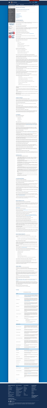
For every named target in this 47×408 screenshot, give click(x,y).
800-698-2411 (33, 393)
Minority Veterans (10, 389)
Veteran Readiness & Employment (11, 12)
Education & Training (11, 11)
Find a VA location (33, 397)
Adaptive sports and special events (11, 393)
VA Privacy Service (19, 403)
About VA (17, 4)
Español (9, 399)
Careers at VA (17, 393)
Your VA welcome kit (18, 395)
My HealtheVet (36, 4)
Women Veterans (10, 388)
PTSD (8, 390)
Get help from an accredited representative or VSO (19, 389)
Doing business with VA (18, 392)
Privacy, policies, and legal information (12, 403)
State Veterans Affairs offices (19, 391)
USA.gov (27, 403)
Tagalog (11, 399)
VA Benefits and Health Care (12, 4)
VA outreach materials (18, 394)
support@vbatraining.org (31, 33)
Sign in (36, 2)
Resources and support (34, 389)
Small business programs (11, 394)
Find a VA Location (22, 4)
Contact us (33, 2)
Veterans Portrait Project (11, 404)
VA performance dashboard (31, 403)
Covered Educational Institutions (19, 15)
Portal (19, 25)
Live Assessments (29, 373)
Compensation (10, 10)
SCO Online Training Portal (18, 13)
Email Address (10, 28)
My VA (33, 4)
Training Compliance (18, 17)
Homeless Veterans (10, 387)
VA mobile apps (17, 390)
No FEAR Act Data (23, 403)
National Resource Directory (11, 396)
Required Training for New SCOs (19, 16)
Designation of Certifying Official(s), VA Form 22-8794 (31, 215)
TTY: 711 (32, 394)
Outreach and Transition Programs (11, 9)
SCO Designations (17, 14)
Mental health (9, 391)
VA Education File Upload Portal (32, 214)
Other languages (14, 399)
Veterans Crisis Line (34, 387)
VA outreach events (10, 395)
